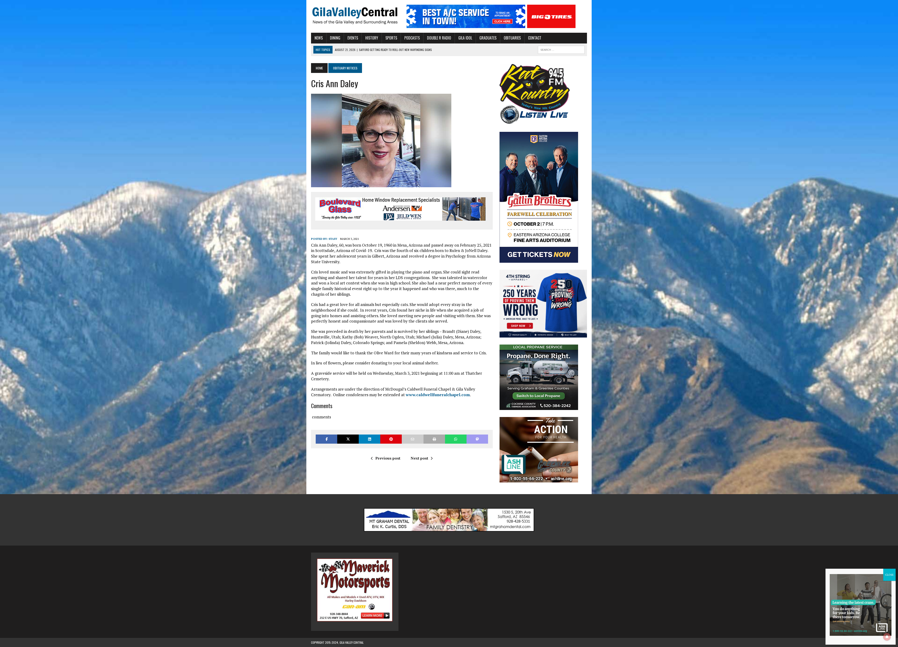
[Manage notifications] (887, 636)
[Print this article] (434, 439)
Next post (419, 458)
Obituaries (512, 38)
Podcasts (412, 38)
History (371, 38)
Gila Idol (465, 38)
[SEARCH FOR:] (561, 49)
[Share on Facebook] (326, 439)
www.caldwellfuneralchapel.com (438, 394)
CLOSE (889, 574)
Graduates (487, 38)
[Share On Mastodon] (477, 439)
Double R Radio (439, 38)
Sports (391, 38)
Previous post (387, 458)
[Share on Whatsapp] (456, 439)
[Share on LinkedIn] (369, 439)
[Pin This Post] (391, 439)
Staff (333, 239)
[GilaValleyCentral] (354, 15)
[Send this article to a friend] (412, 439)
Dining (335, 38)
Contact (534, 38)
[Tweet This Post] (348, 439)
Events (353, 38)
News (319, 38)
